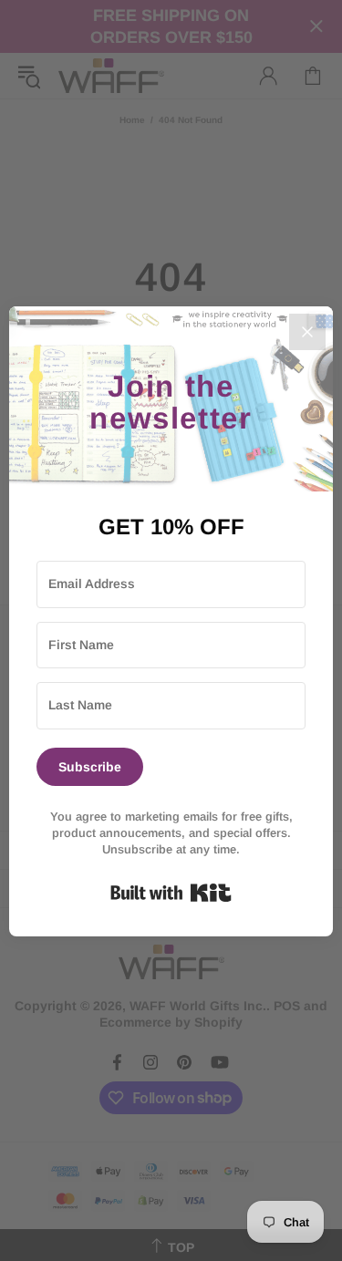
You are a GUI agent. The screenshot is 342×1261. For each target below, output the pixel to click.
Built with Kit (171, 892)
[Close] (307, 332)
